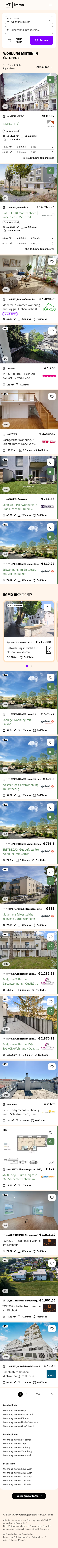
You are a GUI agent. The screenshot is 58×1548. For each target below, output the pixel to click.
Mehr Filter (19, 40)
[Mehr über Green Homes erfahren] (50, 79)
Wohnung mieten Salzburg (16, 1447)
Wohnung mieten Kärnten (16, 1418)
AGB (5, 1540)
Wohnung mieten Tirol (14, 1443)
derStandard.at (26, 1534)
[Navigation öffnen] (51, 5)
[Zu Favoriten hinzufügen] (52, 261)
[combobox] (29, 30)
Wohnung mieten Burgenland (18, 1414)
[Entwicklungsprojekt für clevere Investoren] (29, 631)
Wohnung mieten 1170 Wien (17, 1476)
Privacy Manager (18, 1540)
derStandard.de (10, 1534)
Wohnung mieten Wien (14, 1410)
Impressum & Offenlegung (15, 1537)
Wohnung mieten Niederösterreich (20, 1422)
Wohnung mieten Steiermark (17, 1439)
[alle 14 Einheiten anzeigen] (28, 209)
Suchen (44, 40)
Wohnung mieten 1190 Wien (17, 1484)
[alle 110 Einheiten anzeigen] (28, 118)
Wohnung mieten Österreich (17, 1455)
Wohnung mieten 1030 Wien (17, 1472)
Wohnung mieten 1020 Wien (17, 1469)
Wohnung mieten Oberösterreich (19, 1426)
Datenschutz (37, 1537)
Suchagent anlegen (28, 1495)
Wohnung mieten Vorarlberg (17, 1451)
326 (38, 1394)
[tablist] (29, 666)
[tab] (27, 666)
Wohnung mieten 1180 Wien (17, 1480)
